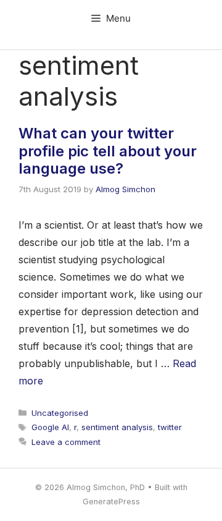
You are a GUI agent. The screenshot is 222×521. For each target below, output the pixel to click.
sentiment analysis (117, 427)
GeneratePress (111, 501)
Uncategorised (59, 413)
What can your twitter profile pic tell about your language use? (107, 151)
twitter (170, 427)
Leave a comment (66, 442)
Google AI (50, 427)
